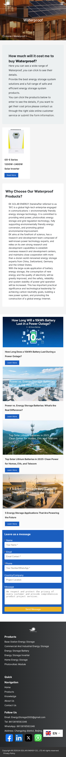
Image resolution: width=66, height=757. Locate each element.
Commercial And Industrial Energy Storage (26, 646)
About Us (9, 700)
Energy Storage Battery (16, 650)
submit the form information (37, 115)
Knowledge (10, 696)
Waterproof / (20, 36)
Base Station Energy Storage (19, 641)
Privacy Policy (9, 753)
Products (9, 691)
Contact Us (10, 705)
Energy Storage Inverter (17, 655)
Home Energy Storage (16, 659)
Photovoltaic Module (15, 664)
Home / (9, 36)
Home (7, 687)
